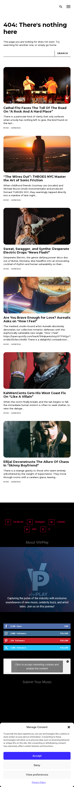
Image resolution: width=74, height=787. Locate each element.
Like (66, 626)
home (53, 45)
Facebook (18, 521)
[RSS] (27, 529)
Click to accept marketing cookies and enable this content (37, 666)
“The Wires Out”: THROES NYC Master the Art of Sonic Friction (34, 178)
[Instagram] (30, 522)
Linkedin (61, 521)
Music (6, 128)
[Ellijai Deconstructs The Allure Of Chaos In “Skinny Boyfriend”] (37, 439)
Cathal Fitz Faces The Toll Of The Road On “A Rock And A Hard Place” (34, 109)
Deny (37, 765)
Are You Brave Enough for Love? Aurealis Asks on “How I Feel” (36, 319)
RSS (34, 529)
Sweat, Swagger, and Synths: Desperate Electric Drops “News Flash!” (36, 250)
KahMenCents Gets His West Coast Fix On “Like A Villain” (34, 395)
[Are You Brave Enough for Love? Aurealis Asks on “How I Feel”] (37, 295)
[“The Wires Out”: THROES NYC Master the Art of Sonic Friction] (37, 154)
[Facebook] (8, 522)
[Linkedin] (51, 522)
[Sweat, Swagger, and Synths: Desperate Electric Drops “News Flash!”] (37, 226)
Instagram (40, 521)
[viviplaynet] (22, 7)
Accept (37, 755)
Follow (64, 633)
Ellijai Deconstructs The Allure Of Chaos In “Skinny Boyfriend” (36, 463)
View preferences (37, 774)
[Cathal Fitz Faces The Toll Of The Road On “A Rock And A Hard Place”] (37, 85)
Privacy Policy (39, 782)
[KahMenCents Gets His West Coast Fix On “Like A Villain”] (37, 370)
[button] (69, 727)
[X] (43, 529)
